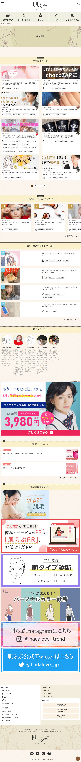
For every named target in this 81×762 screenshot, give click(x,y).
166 (45, 186)
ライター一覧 (6, 720)
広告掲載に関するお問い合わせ (61, 704)
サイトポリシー (48, 693)
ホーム (2, 23)
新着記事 (5, 708)
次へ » (49, 186)
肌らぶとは (47, 687)
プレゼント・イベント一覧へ (69, 477)
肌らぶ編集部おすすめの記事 (10, 717)
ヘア (6, 700)
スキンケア (7, 690)
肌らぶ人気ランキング (9, 711)
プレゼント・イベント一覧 (10, 714)
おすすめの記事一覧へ (71, 319)
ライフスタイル (9, 703)
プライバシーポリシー (50, 696)
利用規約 (46, 690)
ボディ (5, 697)
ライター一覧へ (74, 381)
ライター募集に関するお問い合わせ (61, 710)
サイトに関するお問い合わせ (61, 716)
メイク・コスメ (8, 694)
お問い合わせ (45, 700)
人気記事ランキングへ (72, 236)
